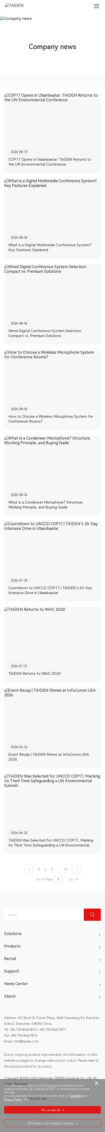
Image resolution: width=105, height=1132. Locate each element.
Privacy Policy (13, 1099)
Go (71, 879)
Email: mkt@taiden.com (21, 1041)
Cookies (75, 1096)
